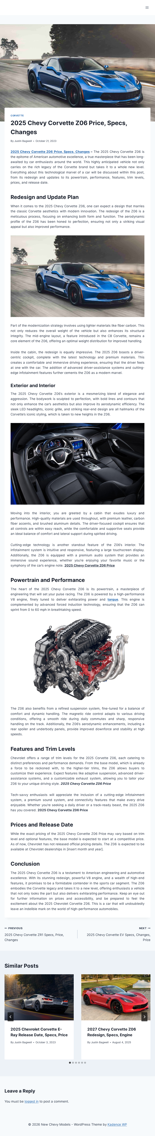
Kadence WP (117, 1124)
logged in (32, 1101)
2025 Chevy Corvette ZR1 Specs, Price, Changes (34, 934)
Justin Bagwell (23, 140)
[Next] (144, 1016)
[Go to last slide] (11, 1016)
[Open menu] (146, 7)
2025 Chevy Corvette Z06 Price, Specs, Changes (50, 152)
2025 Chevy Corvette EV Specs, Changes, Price (118, 934)
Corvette (17, 115)
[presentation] (39, 997)
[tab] (70, 1063)
